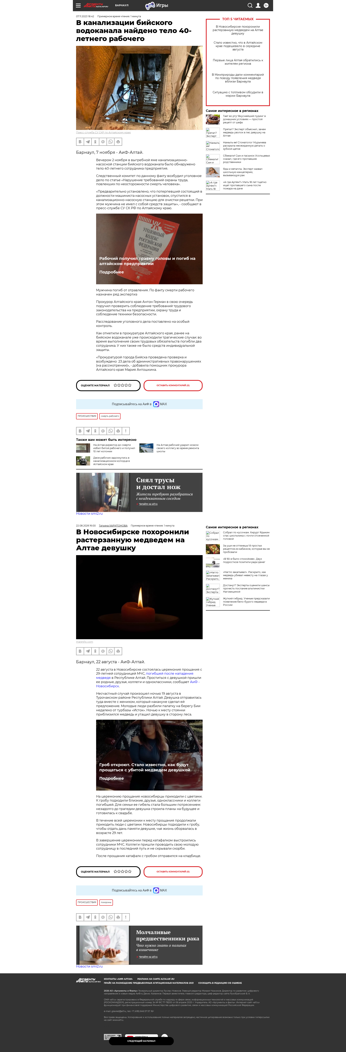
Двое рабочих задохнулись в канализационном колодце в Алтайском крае (111, 461)
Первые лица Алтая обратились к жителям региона (238, 62)
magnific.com (84, 641)
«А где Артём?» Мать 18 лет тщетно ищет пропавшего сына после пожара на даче (245, 185)
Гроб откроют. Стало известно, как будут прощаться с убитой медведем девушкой (144, 767)
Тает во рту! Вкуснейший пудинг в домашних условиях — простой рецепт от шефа (244, 119)
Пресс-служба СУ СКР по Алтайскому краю (103, 132)
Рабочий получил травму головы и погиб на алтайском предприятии (147, 261)
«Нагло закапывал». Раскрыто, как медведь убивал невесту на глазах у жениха (245, 575)
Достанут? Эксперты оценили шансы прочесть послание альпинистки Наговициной (246, 588)
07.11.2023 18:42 (85, 16)
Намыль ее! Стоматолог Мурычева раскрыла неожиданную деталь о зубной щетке (244, 145)
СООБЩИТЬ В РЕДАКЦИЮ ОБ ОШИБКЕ (220, 983)
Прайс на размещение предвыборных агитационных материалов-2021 (149, 983)
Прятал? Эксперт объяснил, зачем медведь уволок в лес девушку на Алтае (244, 132)
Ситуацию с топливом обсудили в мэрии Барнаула (238, 94)
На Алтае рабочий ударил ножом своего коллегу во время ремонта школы (178, 448)
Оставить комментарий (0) (173, 385)
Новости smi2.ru (89, 513)
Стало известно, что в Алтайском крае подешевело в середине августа (238, 46)
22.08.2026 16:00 (86, 525)
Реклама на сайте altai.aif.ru (155, 979)
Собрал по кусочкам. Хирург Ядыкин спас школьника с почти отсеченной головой (246, 535)
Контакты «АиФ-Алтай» (118, 979)
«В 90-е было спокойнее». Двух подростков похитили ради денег (244, 560)
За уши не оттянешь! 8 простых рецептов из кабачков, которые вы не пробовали (246, 549)
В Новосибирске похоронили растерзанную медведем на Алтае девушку (238, 30)
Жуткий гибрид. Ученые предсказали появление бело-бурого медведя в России (246, 601)
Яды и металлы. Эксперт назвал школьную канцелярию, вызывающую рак (243, 172)
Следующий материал (141, 1041)
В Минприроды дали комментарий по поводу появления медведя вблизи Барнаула (238, 78)
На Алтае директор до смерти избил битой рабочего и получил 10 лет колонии (114, 448)
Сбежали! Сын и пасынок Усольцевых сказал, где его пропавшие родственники (246, 159)
